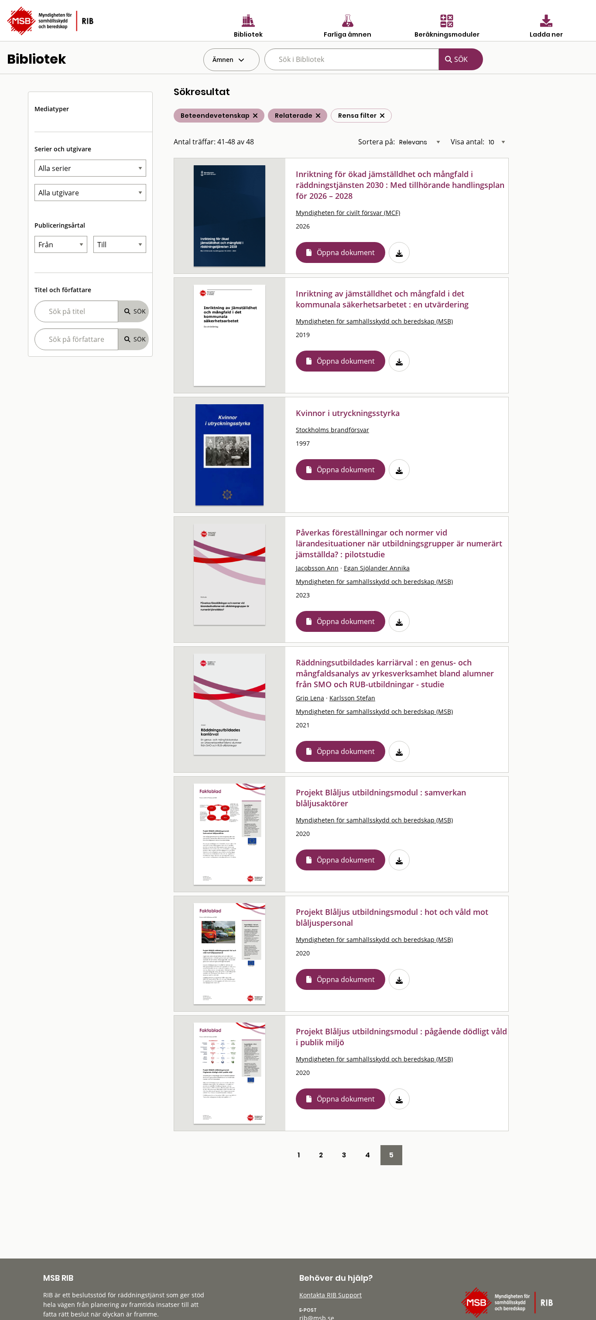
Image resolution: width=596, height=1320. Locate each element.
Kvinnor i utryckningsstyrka (348, 413)
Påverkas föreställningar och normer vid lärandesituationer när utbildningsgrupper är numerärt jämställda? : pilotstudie (399, 543)
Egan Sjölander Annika (377, 568)
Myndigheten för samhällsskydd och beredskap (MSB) (374, 321)
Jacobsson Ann (317, 568)
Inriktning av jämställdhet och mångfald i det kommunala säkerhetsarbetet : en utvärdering (382, 299)
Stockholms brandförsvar (332, 430)
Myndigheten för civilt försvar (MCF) (348, 212)
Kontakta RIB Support (330, 1295)
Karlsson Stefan (352, 698)
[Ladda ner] (399, 252)
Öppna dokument (346, 252)
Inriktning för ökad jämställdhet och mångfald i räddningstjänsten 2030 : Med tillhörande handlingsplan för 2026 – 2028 (400, 185)
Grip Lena (310, 698)
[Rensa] (382, 115)
